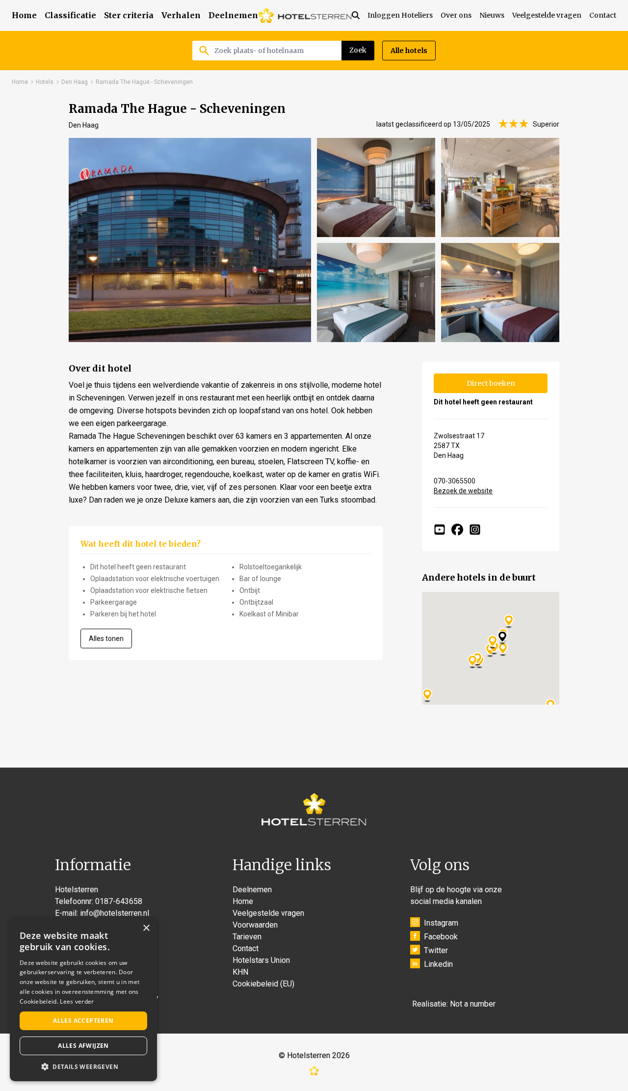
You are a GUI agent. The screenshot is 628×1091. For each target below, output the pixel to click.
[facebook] (457, 529)
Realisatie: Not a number (454, 1004)
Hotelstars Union (261, 960)
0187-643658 (118, 901)
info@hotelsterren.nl (114, 913)
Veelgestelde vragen (546, 15)
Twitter (436, 950)
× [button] (146, 928)
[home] (305, 15)
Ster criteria (129, 15)
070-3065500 (454, 481)
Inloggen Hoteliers (400, 15)
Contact (602, 15)
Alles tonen (106, 638)
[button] (83, 1066)
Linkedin (438, 964)
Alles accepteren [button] (83, 1020)
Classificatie (70, 15)
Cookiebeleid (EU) (263, 983)
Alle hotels (409, 50)
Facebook (441, 936)
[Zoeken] (359, 15)
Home (24, 15)
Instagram (441, 923)
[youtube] (439, 529)
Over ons (456, 15)
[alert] (83, 999)
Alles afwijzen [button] (83, 1045)
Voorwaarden (255, 925)
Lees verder (77, 1001)
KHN (240, 972)
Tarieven (247, 936)
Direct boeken (491, 383)
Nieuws (491, 15)
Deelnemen (233, 15)
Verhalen (181, 15)
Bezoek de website (463, 491)
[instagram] (475, 529)
